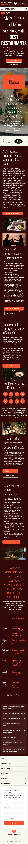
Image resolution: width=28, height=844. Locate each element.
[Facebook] (12, 838)
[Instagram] (15, 838)
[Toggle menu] (2, 9)
